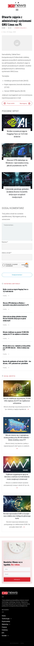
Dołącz (17, 579)
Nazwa (5, 242)
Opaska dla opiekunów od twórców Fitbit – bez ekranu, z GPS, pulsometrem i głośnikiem (17, 362)
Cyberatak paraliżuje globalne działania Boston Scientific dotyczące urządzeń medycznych (15, 318)
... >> (27, 409)
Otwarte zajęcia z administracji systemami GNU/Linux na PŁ (16, 20)
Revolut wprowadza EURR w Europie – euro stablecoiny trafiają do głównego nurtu (17, 516)
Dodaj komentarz (17, 275)
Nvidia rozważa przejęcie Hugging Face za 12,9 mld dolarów (17, 134)
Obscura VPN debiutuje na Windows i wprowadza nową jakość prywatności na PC (17, 163)
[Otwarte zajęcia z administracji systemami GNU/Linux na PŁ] (17, 43)
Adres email (6, 253)
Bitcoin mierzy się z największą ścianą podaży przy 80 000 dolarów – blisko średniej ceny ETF (16, 348)
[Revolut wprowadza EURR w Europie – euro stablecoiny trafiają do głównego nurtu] (17, 504)
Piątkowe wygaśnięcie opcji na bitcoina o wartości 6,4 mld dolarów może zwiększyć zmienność (17, 476)
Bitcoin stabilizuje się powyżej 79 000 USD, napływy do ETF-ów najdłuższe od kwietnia (16, 333)
